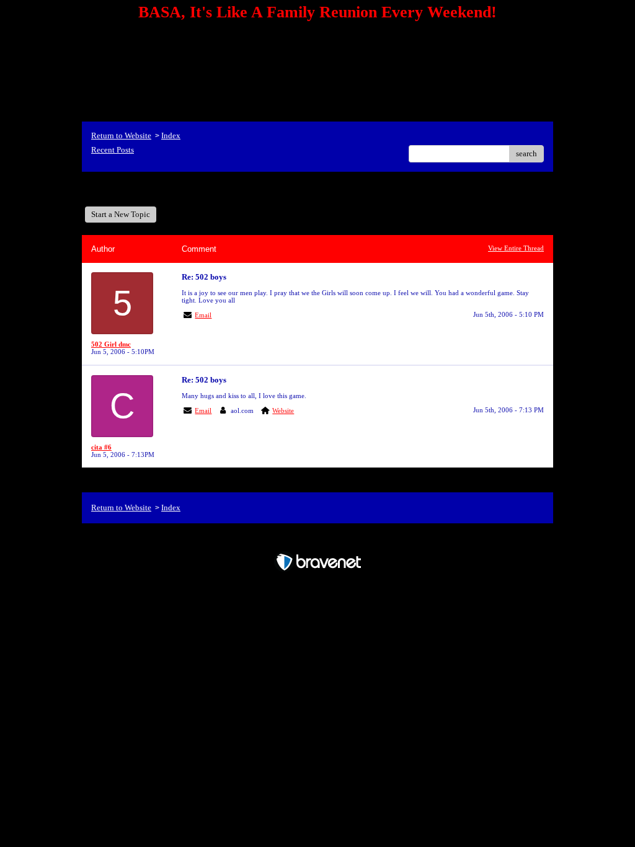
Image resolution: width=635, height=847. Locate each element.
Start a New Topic (120, 214)
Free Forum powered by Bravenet (318, 540)
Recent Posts (112, 149)
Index (170, 135)
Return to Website (121, 135)
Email (203, 315)
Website (283, 410)
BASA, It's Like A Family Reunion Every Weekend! (186, 188)
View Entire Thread (516, 248)
